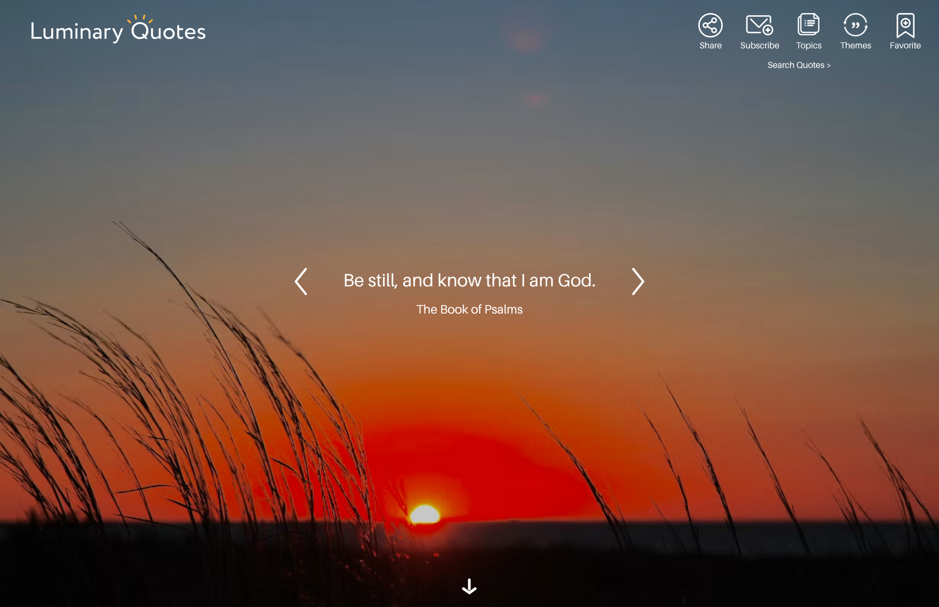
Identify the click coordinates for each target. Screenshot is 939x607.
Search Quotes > (799, 65)
